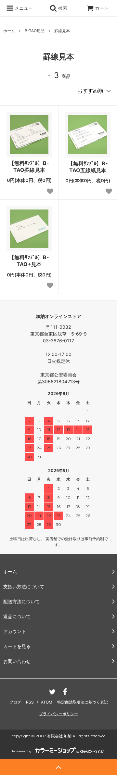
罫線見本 (62, 30)
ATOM (46, 702)
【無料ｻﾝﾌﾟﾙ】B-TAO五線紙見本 (88, 166)
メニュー (23, 8)
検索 (62, 8)
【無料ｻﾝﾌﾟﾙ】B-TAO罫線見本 (29, 166)
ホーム (9, 30)
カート (102, 8)
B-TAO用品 (35, 30)
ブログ (15, 702)
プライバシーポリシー (58, 713)
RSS (30, 702)
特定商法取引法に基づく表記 (82, 702)
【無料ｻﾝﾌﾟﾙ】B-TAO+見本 (29, 260)
